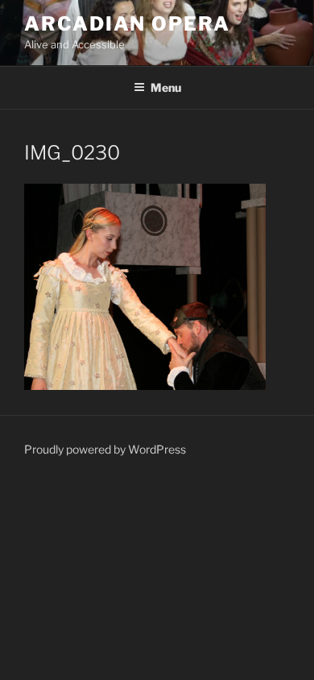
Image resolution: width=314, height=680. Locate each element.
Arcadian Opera (127, 23)
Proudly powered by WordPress (105, 449)
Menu (166, 87)
